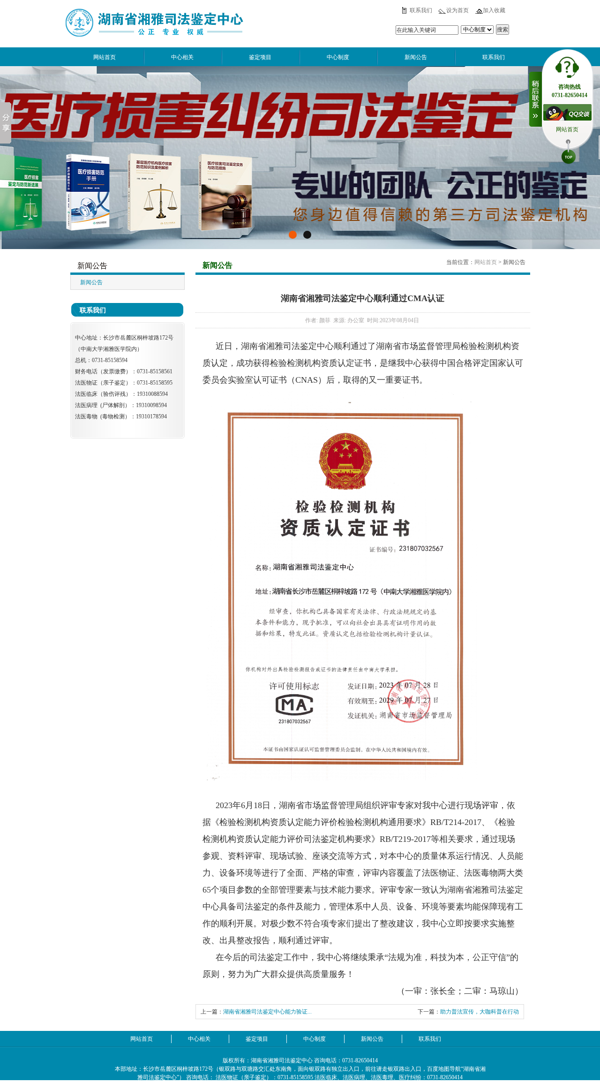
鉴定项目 (260, 57)
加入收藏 (494, 10)
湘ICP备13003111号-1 (274, 1085)
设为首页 (457, 10)
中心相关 (182, 57)
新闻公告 (416, 57)
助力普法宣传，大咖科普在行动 (479, 1011)
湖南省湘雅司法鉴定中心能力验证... (267, 1011)
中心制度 (338, 57)
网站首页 (104, 57)
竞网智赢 (341, 1085)
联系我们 (421, 10)
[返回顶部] (568, 153)
